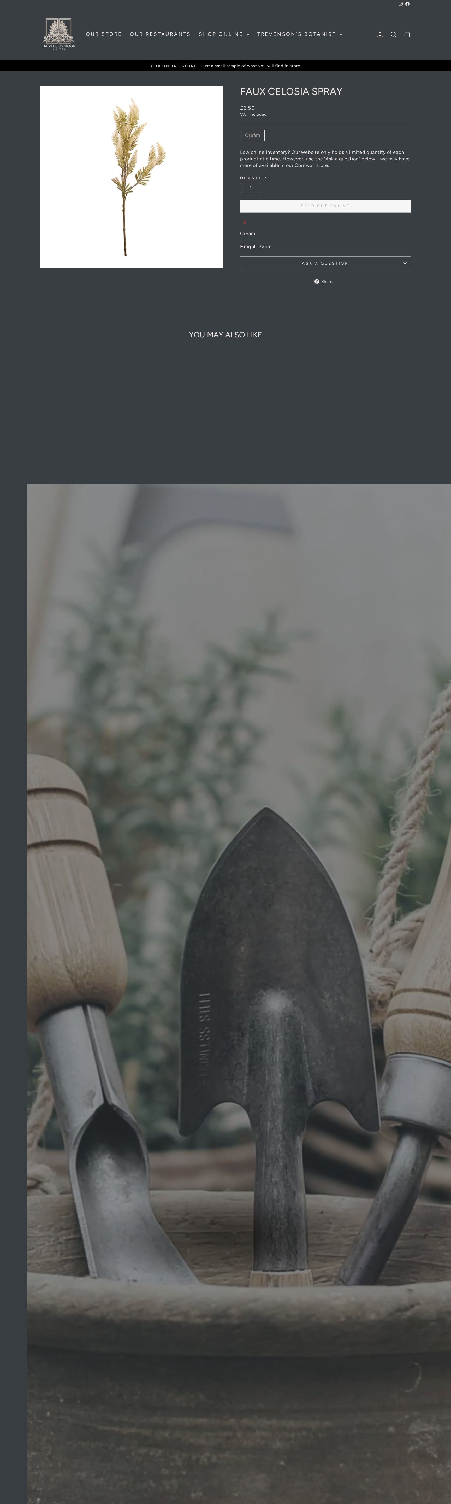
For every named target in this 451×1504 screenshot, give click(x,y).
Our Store (104, 34)
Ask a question (325, 263)
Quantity (254, 177)
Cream (252, 135)
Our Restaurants (160, 34)
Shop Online (222, 34)
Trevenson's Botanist (298, 34)
